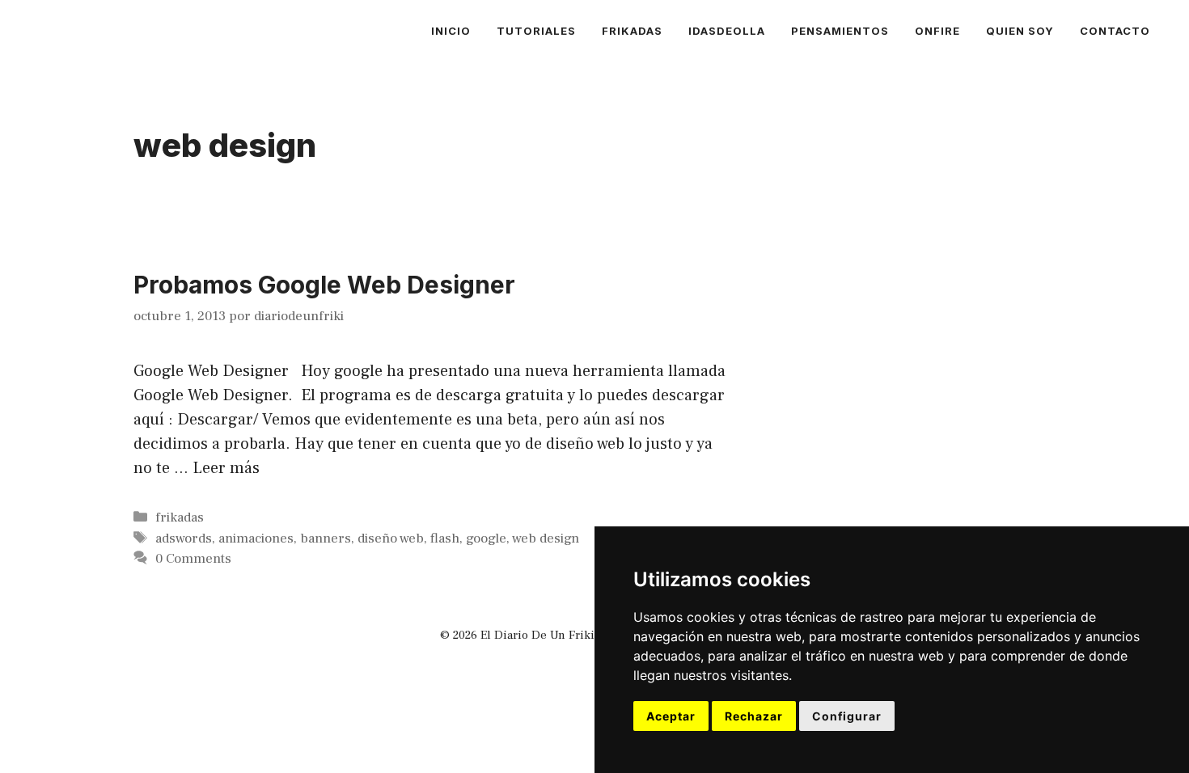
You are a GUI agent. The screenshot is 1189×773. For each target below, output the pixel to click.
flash (444, 538)
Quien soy (1020, 30)
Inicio (451, 30)
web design (545, 538)
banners (325, 538)
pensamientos (840, 30)
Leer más (226, 468)
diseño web (391, 538)
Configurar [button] (847, 716)
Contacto (1115, 30)
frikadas (632, 30)
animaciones (256, 538)
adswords (183, 538)
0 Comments (193, 559)
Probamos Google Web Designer (324, 284)
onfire (937, 30)
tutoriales (536, 30)
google (486, 538)
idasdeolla (726, 30)
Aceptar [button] (671, 716)
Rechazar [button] (754, 716)
